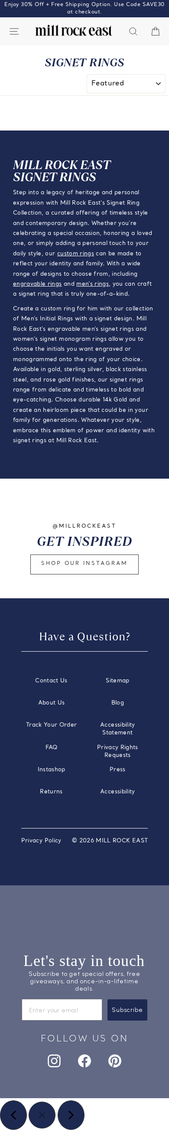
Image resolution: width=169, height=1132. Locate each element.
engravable (30, 284)
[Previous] (13, 1115)
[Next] (71, 1115)
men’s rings (92, 284)
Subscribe (127, 1010)
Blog (117, 703)
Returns (51, 792)
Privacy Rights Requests (117, 751)
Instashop (51, 770)
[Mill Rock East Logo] (74, 30)
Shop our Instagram (84, 564)
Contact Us (51, 681)
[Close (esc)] (42, 1115)
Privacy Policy (41, 841)
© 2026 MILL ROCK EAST (110, 841)
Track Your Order (51, 725)
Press (118, 770)
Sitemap (117, 681)
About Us (51, 703)
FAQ (52, 747)
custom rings (75, 254)
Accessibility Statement (117, 729)
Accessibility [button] (117, 792)
